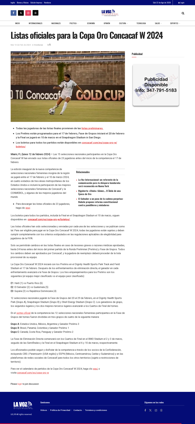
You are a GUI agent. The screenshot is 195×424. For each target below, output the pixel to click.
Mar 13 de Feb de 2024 (21, 44)
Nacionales (56, 23)
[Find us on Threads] (35, 13)
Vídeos (43, 410)
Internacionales (35, 23)
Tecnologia (141, 23)
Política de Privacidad (60, 410)
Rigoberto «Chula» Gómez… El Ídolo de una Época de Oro (99, 192)
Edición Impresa (36, 2)
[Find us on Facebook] (13, 13)
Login (182, 2)
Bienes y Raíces (23, 2)
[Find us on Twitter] (21, 13)
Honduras (47, 2)
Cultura (122, 23)
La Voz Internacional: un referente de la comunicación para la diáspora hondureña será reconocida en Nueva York (99, 183)
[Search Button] (183, 13)
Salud (157, 23)
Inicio (17, 23)
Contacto (77, 410)
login (20, 384)
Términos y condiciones (96, 410)
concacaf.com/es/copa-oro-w (33, 372)
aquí (28, 208)
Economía (91, 23)
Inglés (13, 2)
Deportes (174, 23)
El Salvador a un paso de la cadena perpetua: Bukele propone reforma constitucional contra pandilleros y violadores (100, 202)
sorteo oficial (23, 313)
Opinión (107, 23)
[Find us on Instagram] (28, 13)
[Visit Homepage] (110, 12)
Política (73, 23)
